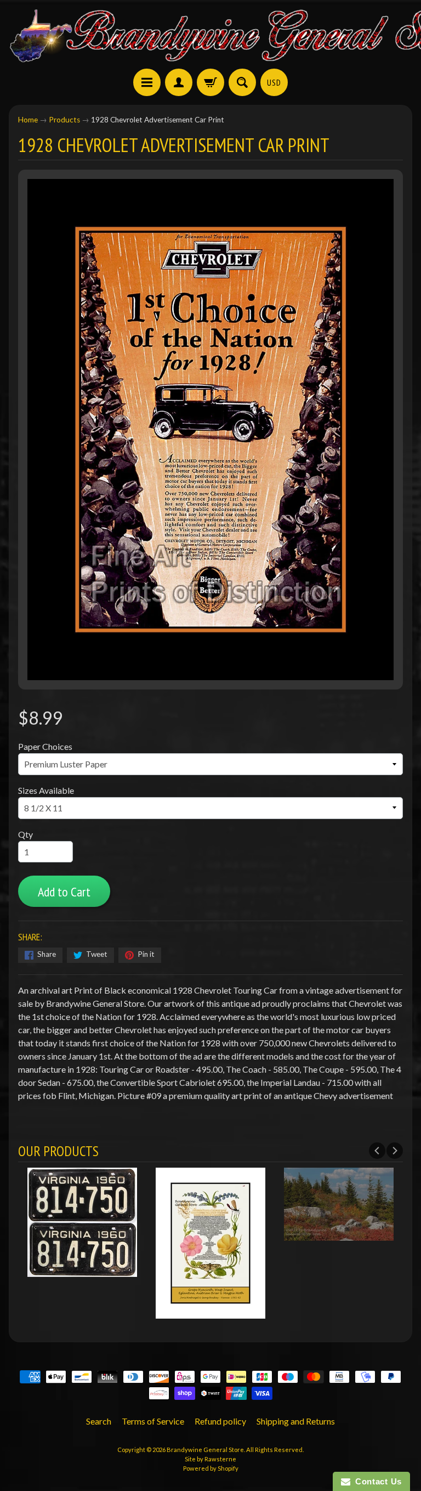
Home (28, 119)
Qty (25, 834)
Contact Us (376, 1481)
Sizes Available (46, 790)
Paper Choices (45, 746)
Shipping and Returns (296, 1421)
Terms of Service (153, 1421)
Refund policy (220, 1421)
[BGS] (147, 82)
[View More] (82, 1270)
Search (98, 1421)
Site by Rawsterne (210, 1458)
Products (64, 119)
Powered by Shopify (210, 1468)
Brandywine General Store (205, 1449)
